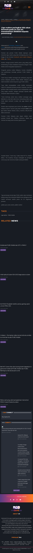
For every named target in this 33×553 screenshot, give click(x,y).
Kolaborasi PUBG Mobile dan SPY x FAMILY (13, 245)
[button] (29, 7)
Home (2, 19)
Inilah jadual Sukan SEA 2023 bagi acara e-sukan (15, 274)
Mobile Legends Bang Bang (20, 543)
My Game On (6, 417)
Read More (3, 250)
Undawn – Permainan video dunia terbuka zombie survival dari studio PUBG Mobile (15, 336)
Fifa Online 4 (6, 543)
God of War (22, 544)
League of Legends (18, 541)
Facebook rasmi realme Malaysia (23, 57)
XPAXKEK (7, 541)
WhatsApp (11, 45)
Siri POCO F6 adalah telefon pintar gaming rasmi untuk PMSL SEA (15, 305)
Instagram (17, 45)
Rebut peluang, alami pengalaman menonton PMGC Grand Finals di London (14, 401)
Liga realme (4, 215)
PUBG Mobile (11, 215)
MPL (3, 541)
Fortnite (27, 544)
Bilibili (2, 59)
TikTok (2, 47)
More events (16, 490)
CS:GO (11, 543)
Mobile (15, 19)
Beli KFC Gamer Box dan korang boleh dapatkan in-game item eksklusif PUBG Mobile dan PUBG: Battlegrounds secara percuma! (16, 368)
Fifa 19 (24, 541)
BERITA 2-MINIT (9, 19)
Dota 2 (11, 541)
